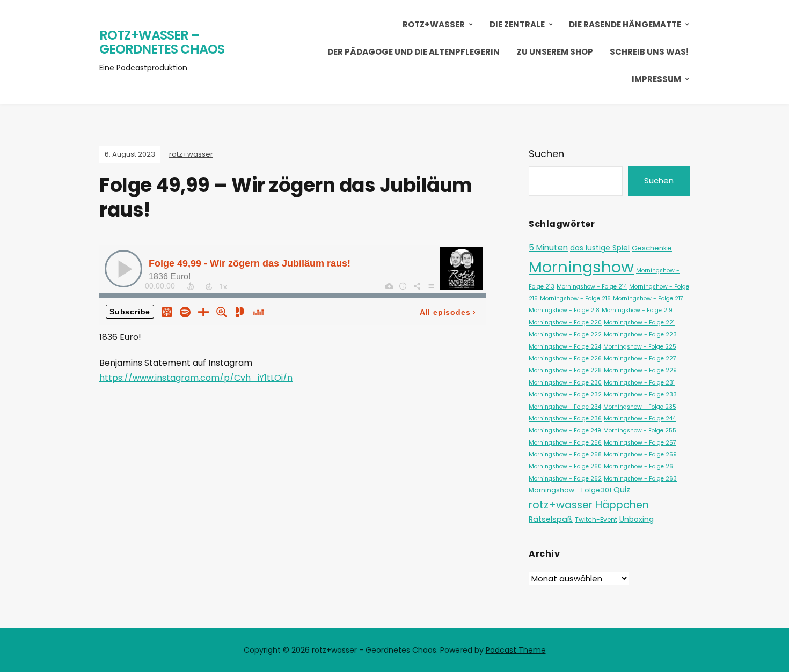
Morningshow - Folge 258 (565, 455)
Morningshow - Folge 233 (640, 394)
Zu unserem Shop (555, 51)
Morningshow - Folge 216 (575, 298)
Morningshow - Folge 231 (639, 383)
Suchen (546, 153)
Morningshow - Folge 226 (565, 359)
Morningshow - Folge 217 (648, 298)
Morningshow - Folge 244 (640, 419)
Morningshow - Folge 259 (640, 455)
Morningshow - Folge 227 (640, 359)
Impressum (656, 79)
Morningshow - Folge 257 (640, 443)
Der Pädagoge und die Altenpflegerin (413, 51)
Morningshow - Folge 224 (565, 347)
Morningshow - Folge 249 (565, 430)
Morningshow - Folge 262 (565, 479)
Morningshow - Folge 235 (639, 407)
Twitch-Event (596, 519)
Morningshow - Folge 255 (639, 430)
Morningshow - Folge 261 (639, 466)
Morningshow (581, 267)
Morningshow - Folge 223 (640, 334)
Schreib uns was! (649, 51)
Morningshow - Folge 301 (570, 489)
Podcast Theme (516, 650)
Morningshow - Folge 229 (640, 370)
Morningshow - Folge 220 (565, 323)
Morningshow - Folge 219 (637, 310)
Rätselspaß (551, 519)
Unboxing (636, 519)
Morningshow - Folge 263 (640, 479)
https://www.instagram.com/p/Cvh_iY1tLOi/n (196, 378)
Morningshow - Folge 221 (639, 323)
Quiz (621, 489)
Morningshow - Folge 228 (565, 370)
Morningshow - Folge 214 (592, 287)
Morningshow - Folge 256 (565, 443)
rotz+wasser (434, 24)
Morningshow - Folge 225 (639, 347)
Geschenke (652, 248)
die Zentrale (517, 24)
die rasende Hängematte (625, 24)
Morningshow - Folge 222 (565, 334)
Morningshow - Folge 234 (565, 407)
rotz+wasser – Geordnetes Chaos (161, 42)
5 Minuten (548, 247)
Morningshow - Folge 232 (565, 394)
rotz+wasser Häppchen (589, 504)
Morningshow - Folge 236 (565, 419)
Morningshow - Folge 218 (564, 310)
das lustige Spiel (600, 247)
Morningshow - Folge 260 (565, 466)
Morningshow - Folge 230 (565, 383)
